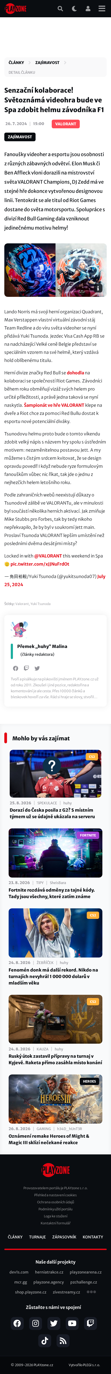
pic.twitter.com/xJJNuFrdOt (40, 564)
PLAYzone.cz (43, 1365)
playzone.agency (48, 1282)
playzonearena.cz (86, 1272)
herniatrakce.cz (49, 1272)
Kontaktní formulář (56, 1223)
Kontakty (93, 1237)
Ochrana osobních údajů (55, 1202)
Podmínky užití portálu (55, 1209)
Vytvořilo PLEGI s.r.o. (84, 1365)
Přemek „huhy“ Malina (42, 646)
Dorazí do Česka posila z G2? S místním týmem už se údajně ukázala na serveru (52, 813)
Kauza (42, 1049)
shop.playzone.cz (30, 1292)
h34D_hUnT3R (69, 1129)
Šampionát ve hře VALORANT (54, 405)
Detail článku (22, 72)
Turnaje (37, 1237)
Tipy (40, 883)
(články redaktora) (37, 654)
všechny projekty (91, 1292)
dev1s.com (19, 1272)
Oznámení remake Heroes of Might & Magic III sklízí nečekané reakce (49, 1139)
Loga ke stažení (55, 1216)
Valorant (22, 604)
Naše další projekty (55, 1262)
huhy (67, 803)
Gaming (44, 1129)
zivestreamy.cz (66, 1292)
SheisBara (58, 883)
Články (16, 62)
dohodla (75, 372)
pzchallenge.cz (83, 1282)
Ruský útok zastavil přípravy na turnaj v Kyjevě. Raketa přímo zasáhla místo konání (55, 1059)
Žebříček (45, 962)
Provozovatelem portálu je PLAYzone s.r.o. (55, 1188)
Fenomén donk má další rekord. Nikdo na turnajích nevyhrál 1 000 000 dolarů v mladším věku (53, 976)
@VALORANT (48, 556)
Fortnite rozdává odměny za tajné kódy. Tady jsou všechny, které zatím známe (52, 893)
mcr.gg (20, 1282)
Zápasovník (64, 1237)
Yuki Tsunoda (40, 604)
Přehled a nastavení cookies (55, 1195)
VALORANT (65, 124)
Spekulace (47, 803)
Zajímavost (47, 62)
